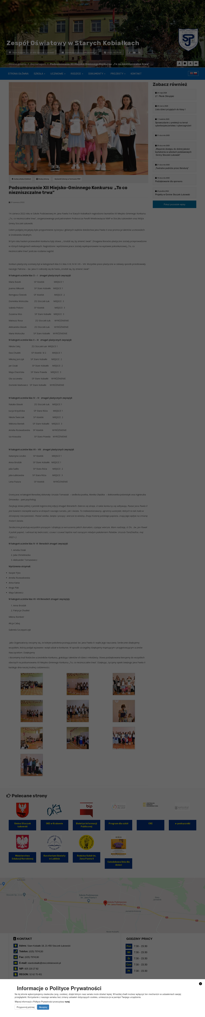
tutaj (67, 1001)
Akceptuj (43, 1006)
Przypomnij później (26, 1006)
